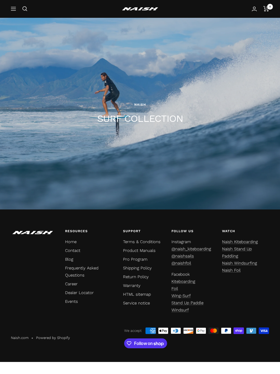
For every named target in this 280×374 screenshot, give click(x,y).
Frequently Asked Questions (81, 272)
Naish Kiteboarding (240, 241)
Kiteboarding (183, 281)
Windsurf (180, 309)
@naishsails (182, 256)
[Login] (254, 9)
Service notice (136, 303)
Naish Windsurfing (239, 263)
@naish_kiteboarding (191, 248)
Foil (174, 288)
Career (71, 283)
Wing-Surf (181, 295)
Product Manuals (139, 250)
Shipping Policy (137, 268)
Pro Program (135, 259)
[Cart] (266, 8)
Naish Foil (231, 270)
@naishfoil (181, 263)
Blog (69, 259)
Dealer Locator (79, 292)
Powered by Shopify (53, 338)
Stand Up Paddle (187, 302)
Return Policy (136, 276)
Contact (72, 250)
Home (71, 241)
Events (71, 301)
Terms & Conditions (142, 241)
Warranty (132, 285)
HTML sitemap (137, 294)
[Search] (24, 8)
